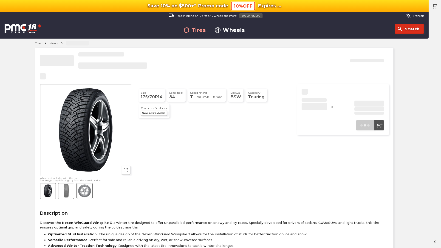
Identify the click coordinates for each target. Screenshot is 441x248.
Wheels (234, 30)
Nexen (54, 43)
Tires (199, 30)
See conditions (251, 15)
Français (415, 15)
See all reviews (154, 113)
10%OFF (243, 6)
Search (408, 29)
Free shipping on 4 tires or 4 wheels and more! (214, 15)
